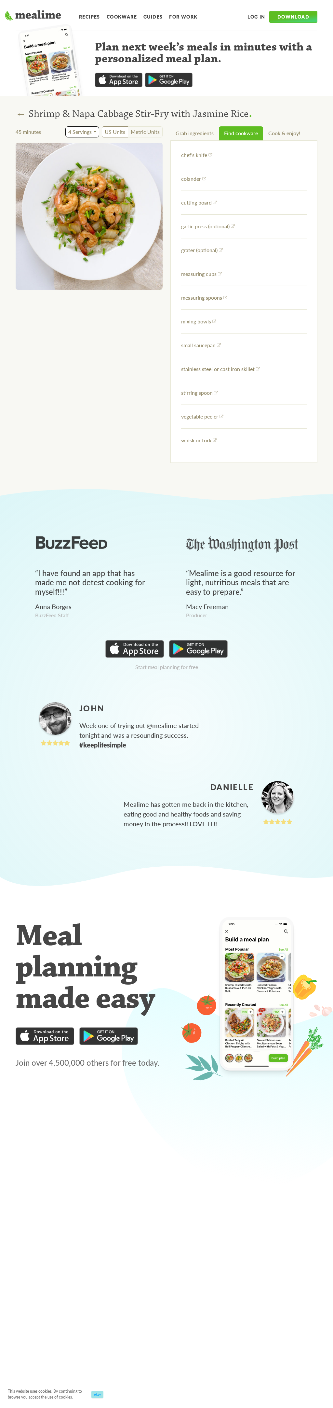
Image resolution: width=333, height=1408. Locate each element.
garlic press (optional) (205, 226)
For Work (183, 16)
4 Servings (80, 131)
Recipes (89, 16)
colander (191, 178)
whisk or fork (196, 440)
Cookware (122, 16)
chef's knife (194, 155)
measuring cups (199, 273)
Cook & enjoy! (284, 133)
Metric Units (145, 131)
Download (293, 16)
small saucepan (198, 345)
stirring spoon (197, 392)
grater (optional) (199, 250)
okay (97, 1394)
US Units (115, 131)
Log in (256, 16)
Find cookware (241, 133)
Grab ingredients (195, 133)
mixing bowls (196, 321)
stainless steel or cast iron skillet (218, 369)
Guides (153, 16)
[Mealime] (33, 16)
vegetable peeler (199, 416)
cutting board (196, 202)
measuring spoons (201, 297)
